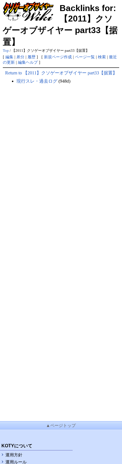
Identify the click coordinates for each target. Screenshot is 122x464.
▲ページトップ (61, 425)
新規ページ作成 (58, 57)
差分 (20, 57)
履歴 (31, 57)
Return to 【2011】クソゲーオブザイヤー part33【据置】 (61, 72)
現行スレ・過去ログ (36, 81)
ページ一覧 (85, 57)
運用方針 (13, 455)
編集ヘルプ (28, 62)
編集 (9, 57)
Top (6, 51)
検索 (102, 57)
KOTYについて (16, 445)
